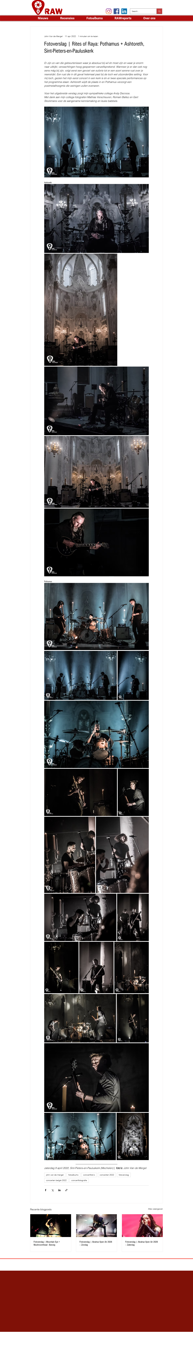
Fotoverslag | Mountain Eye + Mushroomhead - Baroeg (47, 1243)
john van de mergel (55, 1175)
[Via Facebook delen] (45, 1190)
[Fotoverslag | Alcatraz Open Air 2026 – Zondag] (96, 1225)
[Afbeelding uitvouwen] (96, 218)
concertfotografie (79, 1180)
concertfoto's (89, 1175)
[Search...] (159, 11)
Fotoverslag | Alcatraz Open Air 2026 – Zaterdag (141, 1243)
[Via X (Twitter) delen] (52, 1190)
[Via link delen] (66, 1190)
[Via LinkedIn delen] (59, 1190)
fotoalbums (73, 1175)
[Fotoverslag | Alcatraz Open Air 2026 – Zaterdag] (142, 1225)
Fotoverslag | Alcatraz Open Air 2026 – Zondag (96, 1243)
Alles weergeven (155, 1209)
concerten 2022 (107, 1175)
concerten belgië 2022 (56, 1180)
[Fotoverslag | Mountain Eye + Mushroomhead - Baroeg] (50, 1225)
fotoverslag (124, 1175)
